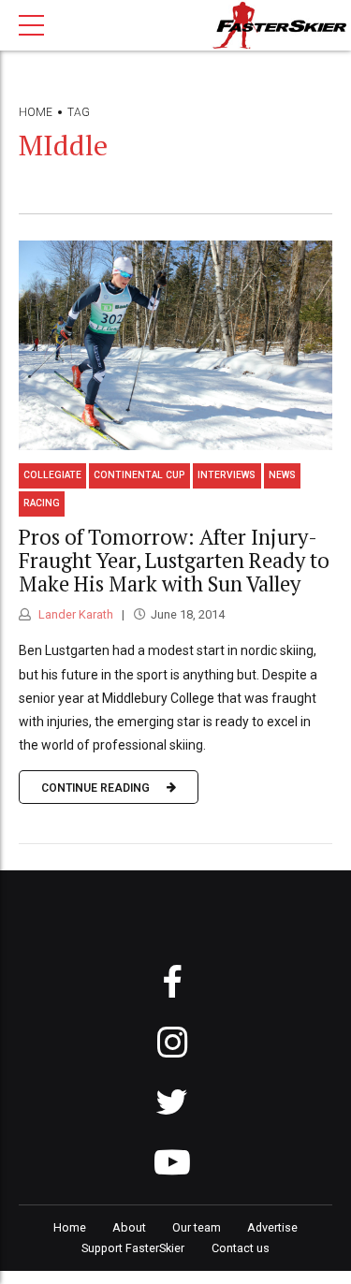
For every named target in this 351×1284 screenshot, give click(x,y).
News (282, 475)
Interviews (226, 475)
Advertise (272, 1227)
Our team (196, 1227)
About (129, 1227)
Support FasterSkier (132, 1248)
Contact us (241, 1248)
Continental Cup (139, 475)
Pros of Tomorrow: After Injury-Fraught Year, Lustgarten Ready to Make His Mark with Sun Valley (174, 560)
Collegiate (52, 475)
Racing (41, 503)
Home (35, 112)
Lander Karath (74, 614)
